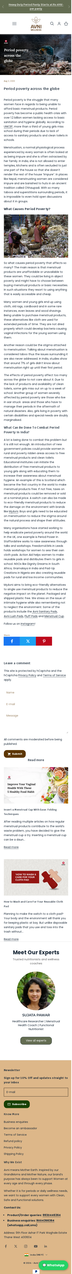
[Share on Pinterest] (44, 641)
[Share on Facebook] (12, 641)
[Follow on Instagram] (26, 1246)
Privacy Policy (27, 675)
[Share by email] (60, 641)
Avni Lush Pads (13, 616)
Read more (11, 847)
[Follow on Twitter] (16, 1246)
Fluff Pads (31, 616)
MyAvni (13, 511)
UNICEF (8, 126)
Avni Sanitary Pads (44, 611)
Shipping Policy (14, 1154)
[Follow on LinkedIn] (46, 1246)
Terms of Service (54, 675)
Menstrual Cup (54, 616)
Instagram (28, 624)
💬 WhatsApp (53, 1265)
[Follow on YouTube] (36, 1246)
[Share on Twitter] (28, 641)
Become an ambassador (20, 1128)
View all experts (36, 1040)
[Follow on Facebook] (6, 1246)
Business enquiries (16, 1122)
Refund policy (13, 1141)
